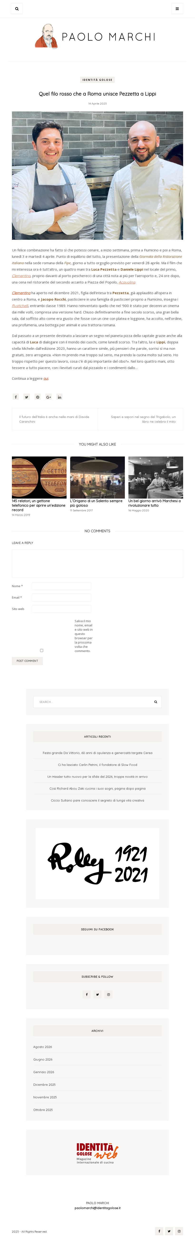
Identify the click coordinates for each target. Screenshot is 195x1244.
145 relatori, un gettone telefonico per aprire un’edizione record (38, 505)
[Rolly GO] (97, 863)
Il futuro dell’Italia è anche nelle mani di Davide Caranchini (54, 419)
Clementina (21, 293)
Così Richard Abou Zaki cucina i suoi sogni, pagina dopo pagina (97, 788)
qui (46, 378)
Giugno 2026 (42, 1059)
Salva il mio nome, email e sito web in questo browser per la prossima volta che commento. (84, 636)
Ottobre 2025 (43, 1110)
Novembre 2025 (45, 1097)
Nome (17, 586)
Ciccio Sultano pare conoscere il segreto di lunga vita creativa (97, 800)
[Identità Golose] (97, 1152)
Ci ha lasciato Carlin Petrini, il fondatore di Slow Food (97, 765)
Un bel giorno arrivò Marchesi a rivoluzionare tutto (154, 503)
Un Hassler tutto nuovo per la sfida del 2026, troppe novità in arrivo (97, 776)
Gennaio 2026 (43, 1072)
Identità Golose (97, 80)
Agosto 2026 (42, 1047)
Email (17, 597)
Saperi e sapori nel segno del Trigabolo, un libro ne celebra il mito (143, 419)
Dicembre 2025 (44, 1084)
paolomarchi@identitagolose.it (98, 1208)
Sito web (18, 609)
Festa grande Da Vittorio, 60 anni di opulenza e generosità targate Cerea (97, 753)
